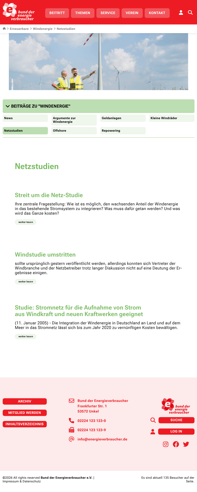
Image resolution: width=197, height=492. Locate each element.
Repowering (111, 130)
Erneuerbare (19, 29)
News (8, 118)
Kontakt (157, 13)
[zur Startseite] (19, 11)
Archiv (24, 401)
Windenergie (43, 29)
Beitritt (57, 13)
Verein (132, 13)
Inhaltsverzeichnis (25, 424)
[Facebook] (175, 444)
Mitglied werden (24, 413)
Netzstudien (13, 130)
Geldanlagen (111, 118)
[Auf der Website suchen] (190, 12)
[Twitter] (186, 444)
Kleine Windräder (164, 118)
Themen (82, 13)
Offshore (59, 130)
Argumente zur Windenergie (64, 120)
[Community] (181, 12)
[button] (38, 106)
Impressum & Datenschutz (22, 481)
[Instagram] (165, 444)
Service (108, 13)
